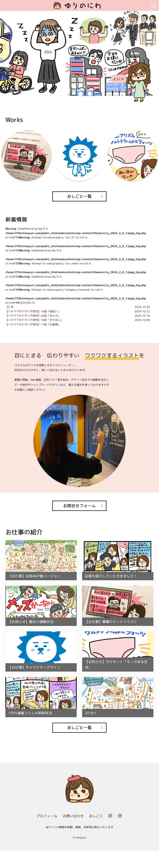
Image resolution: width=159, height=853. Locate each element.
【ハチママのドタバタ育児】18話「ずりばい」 (34, 320)
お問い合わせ (73, 815)
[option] (79, 53)
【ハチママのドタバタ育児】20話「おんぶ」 (32, 315)
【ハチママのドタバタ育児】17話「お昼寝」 (32, 324)
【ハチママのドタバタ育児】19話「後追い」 (32, 311)
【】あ (9, 307)
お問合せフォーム (79, 506)
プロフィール (46, 815)
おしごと (96, 815)
